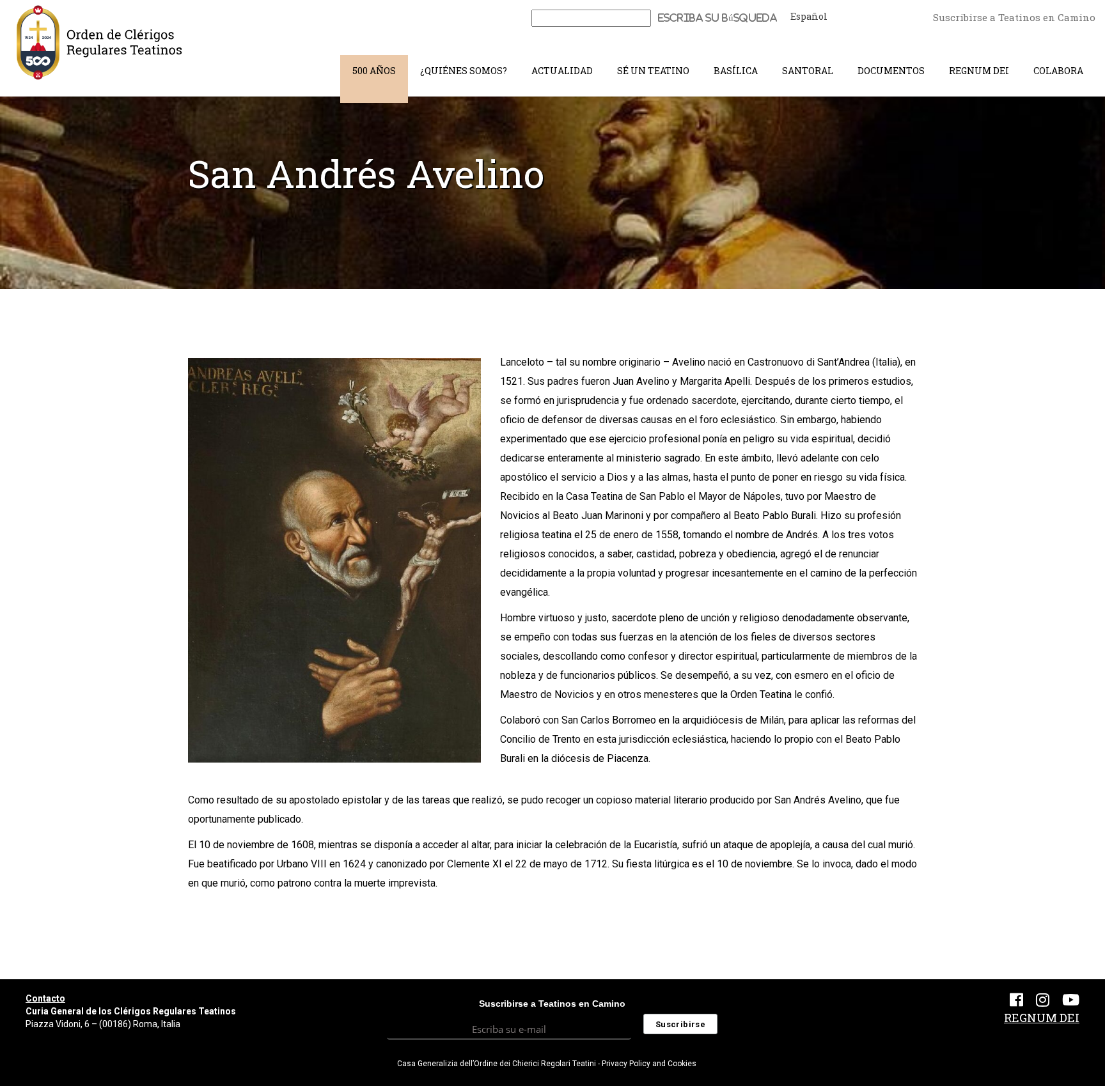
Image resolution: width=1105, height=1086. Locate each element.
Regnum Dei (979, 71)
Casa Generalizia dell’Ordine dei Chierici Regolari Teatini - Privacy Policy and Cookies (546, 1063)
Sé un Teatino (653, 71)
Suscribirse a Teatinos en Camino (1014, 17)
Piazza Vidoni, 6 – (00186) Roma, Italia (103, 1024)
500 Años (374, 71)
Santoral (807, 71)
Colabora (1058, 71)
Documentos (891, 71)
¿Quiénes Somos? (463, 71)
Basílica (736, 71)
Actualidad (562, 71)
